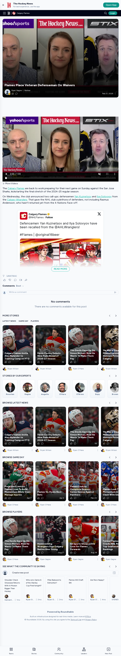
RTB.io (88, 616)
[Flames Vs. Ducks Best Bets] (50, 481)
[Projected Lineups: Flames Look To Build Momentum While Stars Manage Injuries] (18, 481)
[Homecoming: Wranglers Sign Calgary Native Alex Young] (50, 536)
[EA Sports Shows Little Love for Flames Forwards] (83, 536)
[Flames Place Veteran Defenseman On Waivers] (60, 58)
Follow (49, 217)
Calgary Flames (16, 188)
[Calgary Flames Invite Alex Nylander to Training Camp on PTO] (18, 345)
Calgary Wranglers (17, 199)
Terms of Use (76, 620)
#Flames (26, 235)
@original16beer (47, 235)
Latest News (12, 276)
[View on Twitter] (99, 216)
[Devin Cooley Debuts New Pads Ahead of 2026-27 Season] (50, 345)
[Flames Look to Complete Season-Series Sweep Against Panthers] (83, 481)
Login (112, 13)
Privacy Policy (91, 620)
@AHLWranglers (67, 227)
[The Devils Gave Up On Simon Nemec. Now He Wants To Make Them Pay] (83, 345)
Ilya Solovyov (104, 196)
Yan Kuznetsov (83, 196)
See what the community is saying (24, 566)
